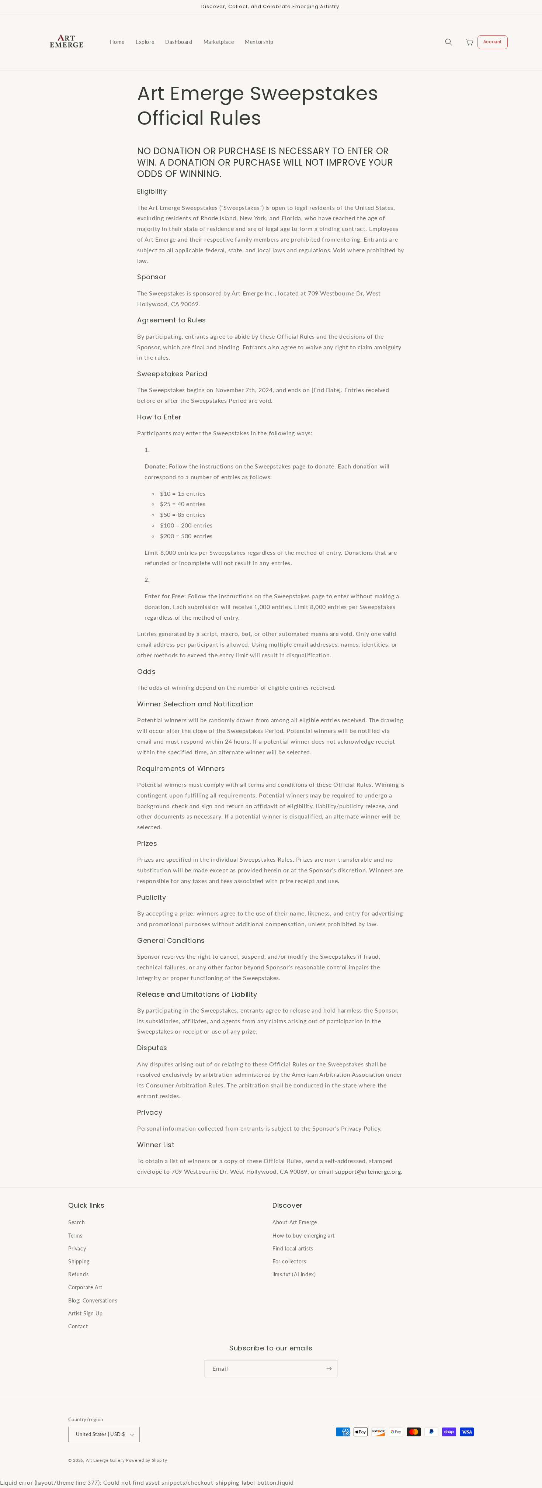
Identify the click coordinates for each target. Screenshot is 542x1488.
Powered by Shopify (146, 1460)
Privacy (77, 1248)
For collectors (289, 1261)
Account (492, 42)
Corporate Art (85, 1287)
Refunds (78, 1274)
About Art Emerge (294, 1222)
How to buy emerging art (303, 1235)
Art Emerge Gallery (105, 1460)
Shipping (79, 1261)
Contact (78, 1326)
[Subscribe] (329, 1368)
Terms (75, 1235)
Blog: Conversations (92, 1300)
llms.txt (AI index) (294, 1274)
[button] (449, 42)
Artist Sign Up (85, 1313)
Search (76, 1222)
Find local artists (292, 1248)
